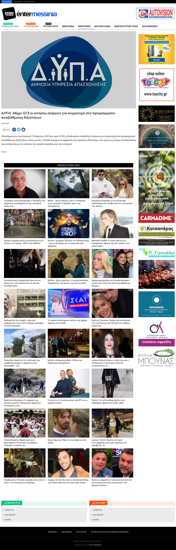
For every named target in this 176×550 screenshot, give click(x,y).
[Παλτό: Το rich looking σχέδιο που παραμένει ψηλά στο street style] (112, 383)
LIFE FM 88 (32, 25)
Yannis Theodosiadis (95, 545)
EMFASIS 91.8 (10, 25)
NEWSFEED (84, 26)
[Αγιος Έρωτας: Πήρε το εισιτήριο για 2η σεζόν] (68, 423)
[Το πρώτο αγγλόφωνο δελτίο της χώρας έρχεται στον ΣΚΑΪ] (68, 303)
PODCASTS (52, 25)
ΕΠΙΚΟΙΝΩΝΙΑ (29, 2)
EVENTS (8, 520)
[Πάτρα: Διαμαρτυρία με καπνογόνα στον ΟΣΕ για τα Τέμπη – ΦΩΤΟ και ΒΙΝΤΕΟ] (24, 223)
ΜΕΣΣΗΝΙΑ (68, 26)
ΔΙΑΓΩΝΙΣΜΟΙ (150, 26)
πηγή (3, 151)
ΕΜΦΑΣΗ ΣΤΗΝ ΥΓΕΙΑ (126, 26)
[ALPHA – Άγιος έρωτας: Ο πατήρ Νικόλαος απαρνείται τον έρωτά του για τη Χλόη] (68, 263)
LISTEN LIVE (9, 510)
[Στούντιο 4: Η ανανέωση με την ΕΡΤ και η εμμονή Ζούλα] (68, 383)
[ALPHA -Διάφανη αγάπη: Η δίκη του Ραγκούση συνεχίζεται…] (68, 343)
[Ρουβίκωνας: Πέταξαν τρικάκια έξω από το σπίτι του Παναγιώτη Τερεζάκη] (24, 462)
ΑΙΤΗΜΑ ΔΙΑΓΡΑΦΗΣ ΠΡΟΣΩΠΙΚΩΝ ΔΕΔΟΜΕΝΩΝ (109, 532)
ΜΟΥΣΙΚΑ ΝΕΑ (102, 26)
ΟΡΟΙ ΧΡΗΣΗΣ (81, 532)
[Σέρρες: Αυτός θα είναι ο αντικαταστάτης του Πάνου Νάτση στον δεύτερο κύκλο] (68, 462)
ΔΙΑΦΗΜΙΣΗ (18, 2)
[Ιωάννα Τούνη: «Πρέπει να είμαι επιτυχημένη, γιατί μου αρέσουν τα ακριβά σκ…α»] (112, 423)
